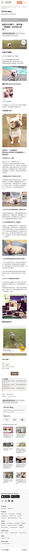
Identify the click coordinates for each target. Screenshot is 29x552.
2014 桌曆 (7, 363)
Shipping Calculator (12, 517)
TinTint (4, 6)
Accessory (3, 517)
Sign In (25, 2)
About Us (3, 538)
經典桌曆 (8, 35)
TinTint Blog (6, 11)
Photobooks (12, 513)
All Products (4, 513)
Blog (8, 6)
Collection (3, 508)
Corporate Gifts (14, 532)
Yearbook (21, 527)
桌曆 (13, 35)
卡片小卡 (20, 515)
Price (20, 517)
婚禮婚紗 (3, 523)
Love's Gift (3, 525)
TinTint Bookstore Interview (10, 20)
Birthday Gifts (10, 523)
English (25, 549)
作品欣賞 (14, 373)
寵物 (16, 35)
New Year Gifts (4, 527)
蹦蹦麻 (3, 99)
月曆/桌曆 (18, 513)
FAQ (2, 532)
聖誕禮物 (21, 525)
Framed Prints (4, 515)
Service (6, 532)
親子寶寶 (17, 523)
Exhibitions (10, 508)
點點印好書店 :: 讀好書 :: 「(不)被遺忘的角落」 (14, 388)
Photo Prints (13, 515)
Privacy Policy (22, 532)
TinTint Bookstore (5, 543)
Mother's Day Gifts (12, 525)
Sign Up (19, 2)
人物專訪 (22, 33)
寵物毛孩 (23, 523)
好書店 (17, 33)
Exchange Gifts (13, 527)
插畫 (4, 35)
